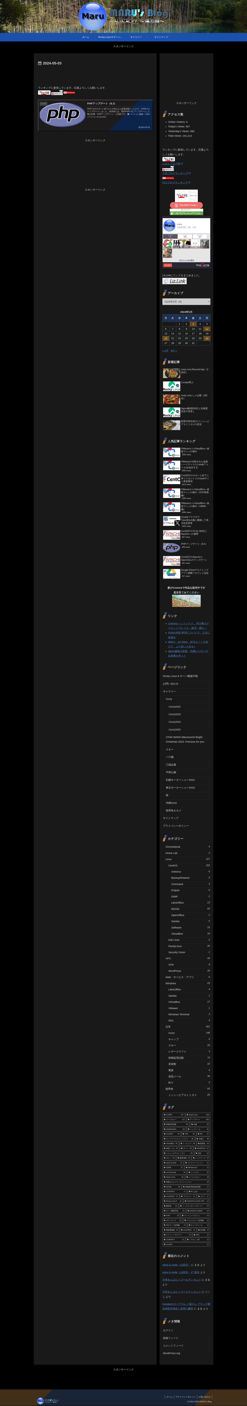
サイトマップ (170, 818)
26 (207, 338)
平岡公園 (171, 772)
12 (207, 328)
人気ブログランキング (175, 173)
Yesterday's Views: (179, 131)
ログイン (168, 1330)
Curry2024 (175, 721)
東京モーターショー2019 (180, 787)
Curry (169, 699)
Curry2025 (175, 729)
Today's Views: (177, 126)
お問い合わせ (170, 683)
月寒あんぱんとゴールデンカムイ (181, 1279)
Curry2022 (175, 706)
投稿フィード (170, 1338)
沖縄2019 (171, 803)
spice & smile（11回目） (176, 1264)
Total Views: (175, 135)
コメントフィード (173, 1345)
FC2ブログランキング (175, 182)
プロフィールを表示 (186, 260)
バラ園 (170, 757)
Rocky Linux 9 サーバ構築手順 (180, 676)
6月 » (174, 350)
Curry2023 (175, 714)
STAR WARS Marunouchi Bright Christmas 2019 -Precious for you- (185, 739)
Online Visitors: (177, 122)
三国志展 (171, 764)
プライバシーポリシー (176, 825)
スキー (170, 749)
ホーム (170, 1397)
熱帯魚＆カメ (173, 810)
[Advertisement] (95, 74)
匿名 (197, 1272)
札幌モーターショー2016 (180, 779)
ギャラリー (169, 691)
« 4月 (165, 350)
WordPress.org (171, 1353)
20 (165, 338)
